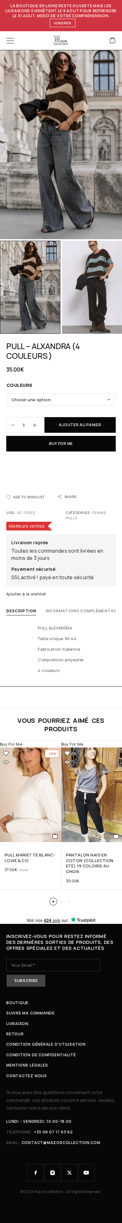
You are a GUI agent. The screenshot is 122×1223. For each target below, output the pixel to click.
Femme (99, 512)
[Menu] (10, 40)
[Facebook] (35, 1172)
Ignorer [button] (62, 23)
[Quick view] (6, 762)
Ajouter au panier (80, 424)
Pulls (71, 517)
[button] (55, 836)
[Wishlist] (6, 753)
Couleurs (20, 385)
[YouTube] (86, 1172)
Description (21, 611)
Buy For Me (61, 443)
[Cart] (112, 40)
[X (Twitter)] (69, 1172)
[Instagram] (52, 1172)
